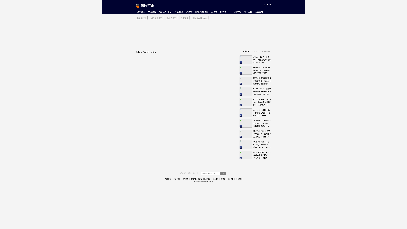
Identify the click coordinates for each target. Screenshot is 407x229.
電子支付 (248, 11)
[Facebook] (181, 173)
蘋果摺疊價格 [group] (156, 17)
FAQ (175, 179)
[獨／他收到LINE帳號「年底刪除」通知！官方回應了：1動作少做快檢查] (246, 134)
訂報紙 (223, 179)
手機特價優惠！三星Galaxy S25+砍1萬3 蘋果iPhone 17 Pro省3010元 (262, 144)
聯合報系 (215, 179)
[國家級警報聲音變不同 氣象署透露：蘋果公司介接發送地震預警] (246, 81)
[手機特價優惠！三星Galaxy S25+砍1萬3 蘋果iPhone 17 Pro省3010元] (246, 144)
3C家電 (189, 11)
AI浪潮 (214, 11)
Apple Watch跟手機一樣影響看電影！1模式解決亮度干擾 (262, 113)
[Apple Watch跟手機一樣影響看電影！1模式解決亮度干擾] (246, 112)
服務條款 (194, 179)
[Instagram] (185, 173)
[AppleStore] (197, 173)
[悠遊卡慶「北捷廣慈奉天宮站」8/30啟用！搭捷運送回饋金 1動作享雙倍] (246, 123)
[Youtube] (264, 5)
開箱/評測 (179, 11)
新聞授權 (185, 179)
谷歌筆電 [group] (184, 17)
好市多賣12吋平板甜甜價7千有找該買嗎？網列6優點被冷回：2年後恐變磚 (262, 70)
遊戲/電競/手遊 (201, 11)
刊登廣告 (168, 179)
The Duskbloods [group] (200, 17)
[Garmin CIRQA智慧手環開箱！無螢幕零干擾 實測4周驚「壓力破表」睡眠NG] (246, 91)
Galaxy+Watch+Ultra (146, 51)
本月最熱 (266, 51)
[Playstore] (193, 173)
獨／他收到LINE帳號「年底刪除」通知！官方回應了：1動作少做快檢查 (262, 134)
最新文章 (141, 11)
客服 (178, 179)
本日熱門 (245, 51)
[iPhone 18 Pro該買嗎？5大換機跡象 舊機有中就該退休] (246, 59)
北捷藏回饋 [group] (141, 17)
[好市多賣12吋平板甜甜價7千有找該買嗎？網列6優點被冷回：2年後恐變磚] (246, 70)
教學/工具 (224, 11)
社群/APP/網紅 (165, 11)
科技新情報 (236, 11)
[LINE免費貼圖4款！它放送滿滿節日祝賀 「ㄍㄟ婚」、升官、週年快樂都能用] (246, 155)
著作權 (200, 179)
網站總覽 (239, 179)
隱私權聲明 (206, 179)
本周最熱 (255, 51)
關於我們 (230, 179)
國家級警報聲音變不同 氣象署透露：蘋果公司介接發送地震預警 (262, 81)
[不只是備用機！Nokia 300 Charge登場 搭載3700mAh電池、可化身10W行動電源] (246, 102)
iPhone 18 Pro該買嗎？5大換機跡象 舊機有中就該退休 (262, 60)
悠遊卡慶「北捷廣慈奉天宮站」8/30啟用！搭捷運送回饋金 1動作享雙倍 (262, 123)
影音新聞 (259, 11)
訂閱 (223, 173)
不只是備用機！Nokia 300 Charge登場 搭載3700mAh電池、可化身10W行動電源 (262, 102)
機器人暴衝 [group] (171, 17)
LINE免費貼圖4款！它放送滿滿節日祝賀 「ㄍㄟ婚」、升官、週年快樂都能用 (262, 155)
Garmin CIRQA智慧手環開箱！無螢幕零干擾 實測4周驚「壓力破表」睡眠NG (262, 91)
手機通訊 (152, 11)
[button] (267, 5)
